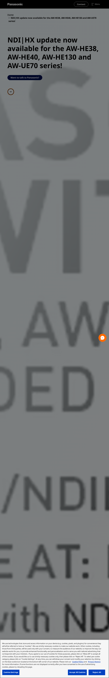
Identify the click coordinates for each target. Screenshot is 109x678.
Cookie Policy (77, 662)
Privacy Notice (94, 662)
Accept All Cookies (77, 672)
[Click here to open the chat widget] (102, 338)
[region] (54, 659)
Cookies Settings (11, 672)
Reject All (97, 672)
